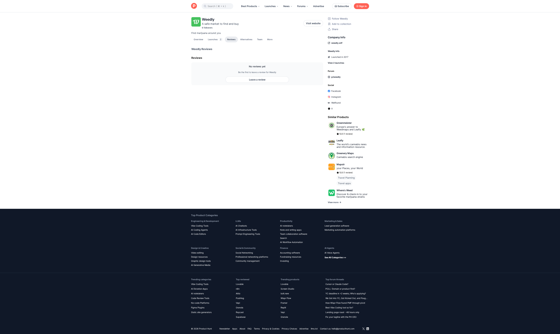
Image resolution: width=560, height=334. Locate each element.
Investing (284, 261)
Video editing (197, 252)
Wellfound (336, 102)
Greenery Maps (345, 153)
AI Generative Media (200, 265)
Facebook (336, 91)
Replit (283, 307)
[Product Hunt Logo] (194, 6)
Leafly (340, 140)
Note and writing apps (290, 230)
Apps (234, 328)
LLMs (238, 221)
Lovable (239, 284)
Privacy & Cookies (270, 328)
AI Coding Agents (199, 230)
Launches (270, 6)
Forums (301, 6)
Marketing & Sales (333, 221)
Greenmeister (344, 122)
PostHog (240, 298)
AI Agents (329, 248)
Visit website (313, 23)
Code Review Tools (200, 298)
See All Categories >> (335, 257)
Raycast (240, 312)
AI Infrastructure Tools (246, 230)
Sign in (363, 6)
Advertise (318, 6)
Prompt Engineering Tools (248, 234)
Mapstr (341, 164)
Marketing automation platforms (340, 230)
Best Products (249, 6)
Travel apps (344, 183)
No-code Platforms (200, 303)
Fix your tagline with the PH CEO (340, 317)
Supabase (241, 317)
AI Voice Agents (332, 252)
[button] (270, 39)
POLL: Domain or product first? (340, 289)
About (242, 328)
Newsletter (224, 328)
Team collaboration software (293, 234)
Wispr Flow (286, 298)
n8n (238, 289)
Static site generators (201, 312)
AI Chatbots (241, 225)
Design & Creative (200, 248)
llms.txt (314, 328)
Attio (238, 293)
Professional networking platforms (252, 257)
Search (283, 238)
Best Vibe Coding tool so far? (339, 307)
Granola (239, 307)
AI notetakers (286, 225)
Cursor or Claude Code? (336, 284)
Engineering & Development (205, 221)
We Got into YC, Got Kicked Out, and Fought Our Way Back (346, 298)
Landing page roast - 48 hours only (342, 312)
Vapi (238, 303)
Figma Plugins (197, 307)
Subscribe (343, 6)
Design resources (199, 257)
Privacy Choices (289, 328)
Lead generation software (337, 225)
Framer (284, 303)
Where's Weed (345, 190)
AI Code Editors (198, 234)
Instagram (336, 97)
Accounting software (290, 252)
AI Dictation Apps (199, 289)
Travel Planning (346, 177)
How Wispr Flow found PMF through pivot (345, 303)
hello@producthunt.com (343, 328)
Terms (257, 328)
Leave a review (257, 79)
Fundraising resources (290, 257)
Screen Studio (287, 289)
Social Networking (244, 252)
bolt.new (285, 293)
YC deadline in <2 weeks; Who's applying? (345, 293)
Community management (248, 261)
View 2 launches (336, 63)
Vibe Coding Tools (199, 225)
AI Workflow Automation (291, 242)
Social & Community (246, 248)
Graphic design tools (201, 261)
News (286, 6)
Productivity (286, 221)
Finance (284, 248)
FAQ (250, 328)
